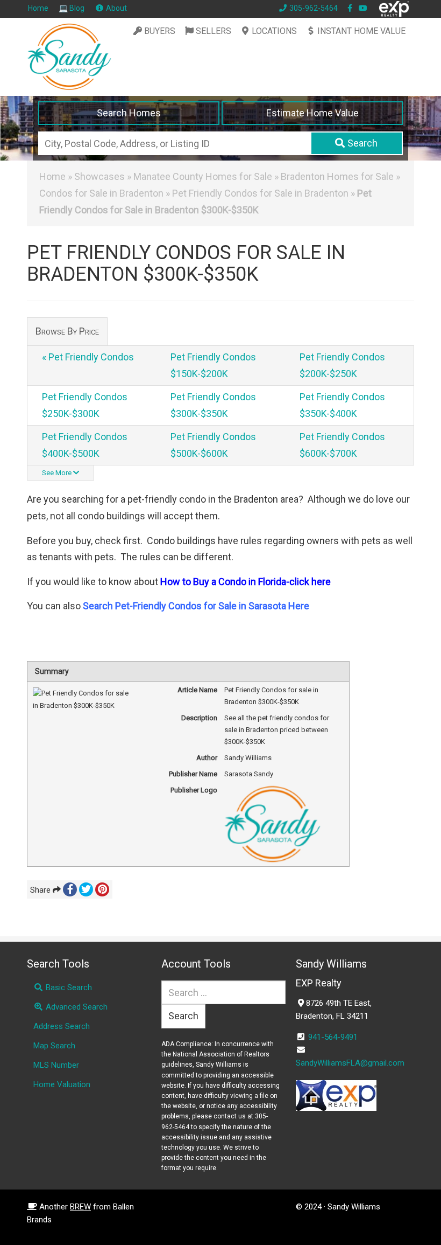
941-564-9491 (333, 1037)
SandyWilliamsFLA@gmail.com (350, 1063)
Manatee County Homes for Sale (202, 176)
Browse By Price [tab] (67, 331)
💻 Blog (71, 8)
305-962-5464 (313, 8)
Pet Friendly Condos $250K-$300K (84, 405)
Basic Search (68, 987)
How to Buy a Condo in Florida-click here (245, 581)
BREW (80, 1207)
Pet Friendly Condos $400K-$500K (84, 445)
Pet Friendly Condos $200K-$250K (342, 365)
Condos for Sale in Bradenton (101, 193)
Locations (274, 31)
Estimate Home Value (312, 113)
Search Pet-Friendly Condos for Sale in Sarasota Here (196, 605)
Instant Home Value (361, 31)
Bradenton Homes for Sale (337, 176)
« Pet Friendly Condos (88, 357)
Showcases (99, 176)
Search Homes (129, 113)
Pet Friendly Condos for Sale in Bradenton (260, 193)
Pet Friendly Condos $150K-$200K (213, 365)
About (115, 8)
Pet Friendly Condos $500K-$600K (213, 445)
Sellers (213, 31)
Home (38, 8)
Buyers (159, 31)
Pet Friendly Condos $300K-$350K (213, 405)
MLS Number (56, 1065)
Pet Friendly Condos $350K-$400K (342, 405)
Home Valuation (61, 1084)
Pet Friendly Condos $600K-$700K (342, 445)
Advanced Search (76, 1007)
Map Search (54, 1046)
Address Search (61, 1026)
